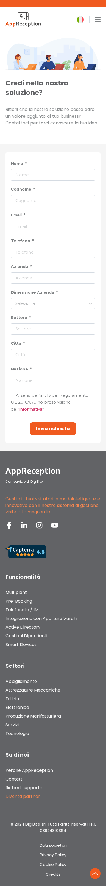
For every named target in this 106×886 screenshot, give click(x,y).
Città (16, 343)
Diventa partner (22, 796)
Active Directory (22, 627)
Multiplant (16, 592)
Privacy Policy (53, 855)
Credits (53, 874)
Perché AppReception (29, 770)
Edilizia (12, 699)
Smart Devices (21, 644)
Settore (19, 317)
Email (17, 215)
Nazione (20, 369)
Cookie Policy (53, 864)
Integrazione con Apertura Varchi (41, 618)
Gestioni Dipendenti (26, 636)
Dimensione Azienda (33, 292)
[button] (80, 19)
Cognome (21, 189)
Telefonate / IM (21, 610)
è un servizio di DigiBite (24, 481)
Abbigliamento (21, 681)
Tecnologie (17, 733)
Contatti (14, 779)
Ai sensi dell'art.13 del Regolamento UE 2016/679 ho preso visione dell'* (49, 401)
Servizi (12, 725)
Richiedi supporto (23, 788)
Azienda (20, 266)
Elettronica (17, 707)
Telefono (21, 240)
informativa (30, 409)
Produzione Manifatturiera (33, 716)
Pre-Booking (18, 601)
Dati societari (53, 845)
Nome (17, 163)
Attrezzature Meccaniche (32, 690)
